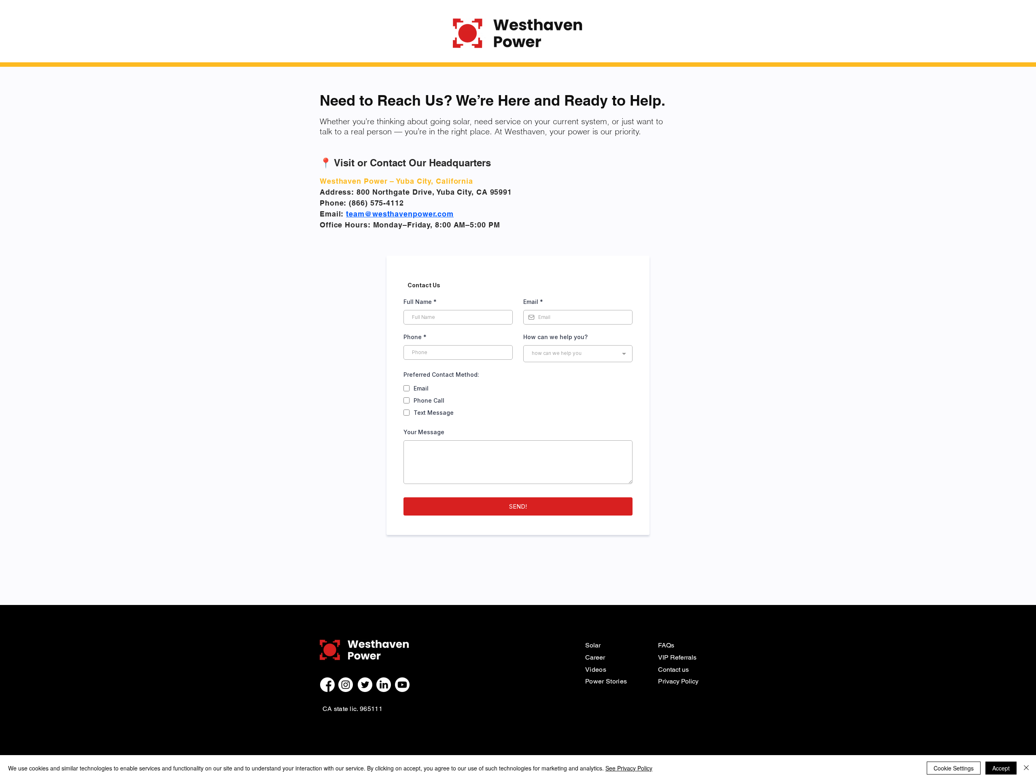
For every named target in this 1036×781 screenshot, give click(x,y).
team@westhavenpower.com (400, 214)
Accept (1001, 768)
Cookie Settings (954, 768)
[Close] (1026, 768)
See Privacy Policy (628, 768)
